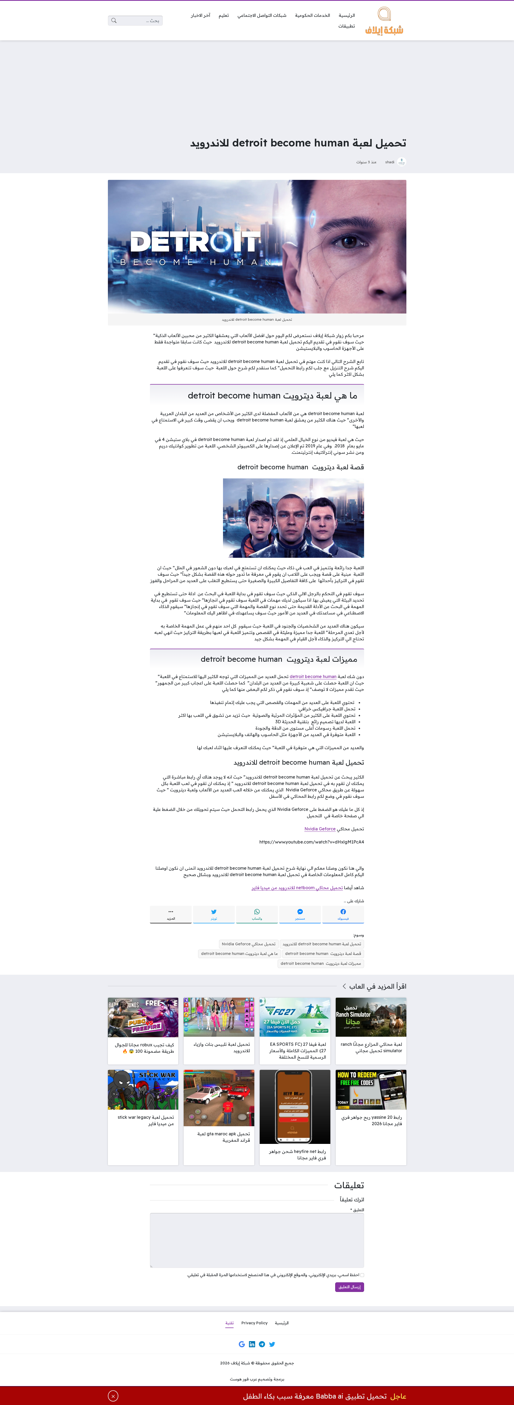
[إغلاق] (113, 1396)
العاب (357, 986)
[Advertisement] (257, 84)
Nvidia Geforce (320, 828)
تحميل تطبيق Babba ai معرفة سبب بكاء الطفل (315, 1396)
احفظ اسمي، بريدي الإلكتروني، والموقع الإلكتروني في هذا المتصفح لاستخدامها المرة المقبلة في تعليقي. (273, 1274)
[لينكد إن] (252, 1344)
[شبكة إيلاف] (385, 20)
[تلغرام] (262, 1344)
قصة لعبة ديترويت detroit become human (323, 953)
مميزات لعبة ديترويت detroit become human (321, 963)
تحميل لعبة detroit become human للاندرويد (322, 944)
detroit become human (313, 676)
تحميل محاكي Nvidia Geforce (248, 944)
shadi (389, 162)
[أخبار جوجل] (242, 1344)
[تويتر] (272, 1344)
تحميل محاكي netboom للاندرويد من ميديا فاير (297, 887)
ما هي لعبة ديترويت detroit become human (239, 953)
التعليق (357, 1209)
